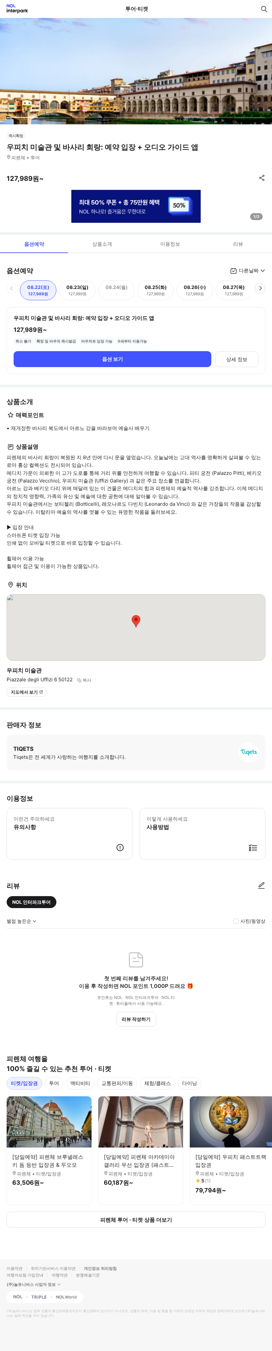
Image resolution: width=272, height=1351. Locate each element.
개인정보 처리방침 (100, 1268)
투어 (54, 1083)
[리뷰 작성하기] (261, 886)
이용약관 (15, 1268)
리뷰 (238, 244)
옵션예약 (34, 244)
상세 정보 (236, 359)
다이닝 (189, 1083)
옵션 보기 (112, 359)
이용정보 (170, 244)
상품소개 (102, 244)
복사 (87, 680)
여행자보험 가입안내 (25, 1275)
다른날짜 (249, 270)
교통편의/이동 (117, 1083)
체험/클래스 (157, 1083)
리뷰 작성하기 (136, 1019)
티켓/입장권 (24, 1083)
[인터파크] (14, 9)
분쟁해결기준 (88, 1275)
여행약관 (60, 1275)
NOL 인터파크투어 (31, 902)
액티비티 (80, 1083)
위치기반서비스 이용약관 (53, 1268)
